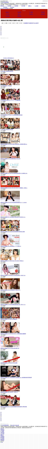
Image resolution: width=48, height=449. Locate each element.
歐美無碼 (5, 7)
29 (0, 29)
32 (0, 32)
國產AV (29, 5)
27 (0, 27)
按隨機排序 (26, 23)
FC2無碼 (36, 5)
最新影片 (2, 5)
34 (0, 34)
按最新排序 (31, 23)
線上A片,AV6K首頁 (4, 8)
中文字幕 (23, 5)
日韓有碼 (16, 5)
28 (0, 28)
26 (0, 26)
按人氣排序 (36, 23)
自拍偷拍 (43, 5)
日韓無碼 (9, 5)
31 (0, 31)
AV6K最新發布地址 (23, 4)
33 (0, 33)
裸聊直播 (19, 16)
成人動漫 (12, 7)
